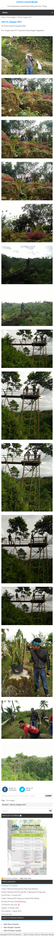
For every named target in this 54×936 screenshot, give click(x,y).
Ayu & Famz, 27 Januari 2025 (11, 895)
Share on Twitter (29, 789)
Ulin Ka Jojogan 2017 (18, 805)
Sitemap (51, 934)
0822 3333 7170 (25, 879)
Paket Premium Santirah (12, 931)
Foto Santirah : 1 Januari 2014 (11, 911)
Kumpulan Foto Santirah (9, 886)
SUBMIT (48, 796)
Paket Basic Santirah (11, 924)
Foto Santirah (27, 2)
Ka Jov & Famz (6, 914)
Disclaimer (44, 934)
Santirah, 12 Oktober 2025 (10, 908)
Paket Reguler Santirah (12, 927)
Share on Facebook (12, 789)
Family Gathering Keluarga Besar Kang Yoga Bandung (19, 889)
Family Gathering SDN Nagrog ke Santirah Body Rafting (20, 898)
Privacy (37, 934)
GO (50, 811)
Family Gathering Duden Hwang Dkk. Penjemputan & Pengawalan (23, 892)
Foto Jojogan (11, 17)
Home (3, 17)
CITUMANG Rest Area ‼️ (10, 905)
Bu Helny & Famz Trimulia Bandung (13, 902)
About (26, 934)
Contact (31, 934)
